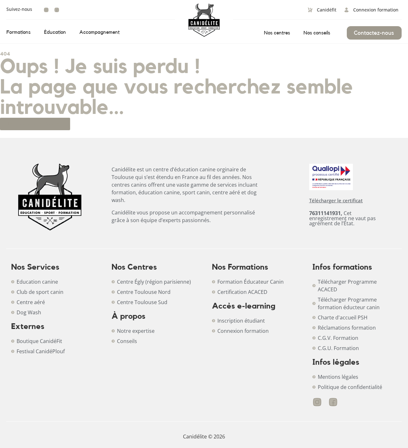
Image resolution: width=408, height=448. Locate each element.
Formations (18, 32)
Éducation (55, 32)
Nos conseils (316, 32)
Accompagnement (99, 32)
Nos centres (277, 32)
